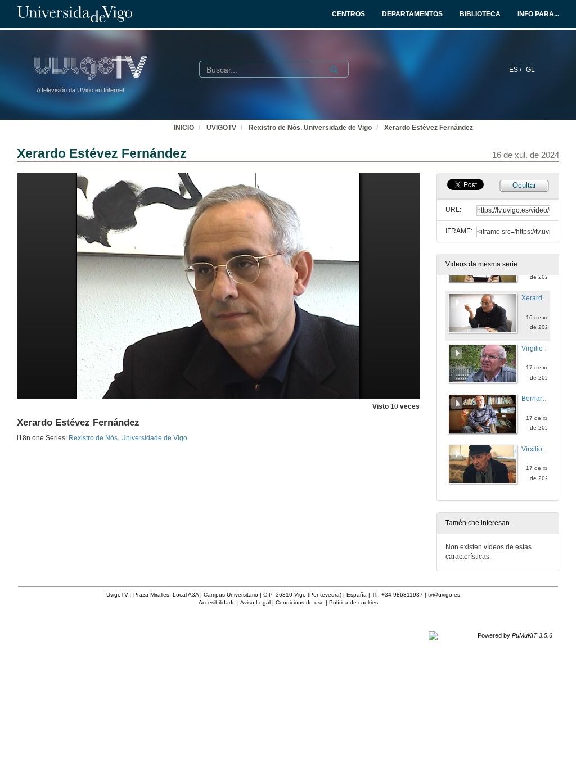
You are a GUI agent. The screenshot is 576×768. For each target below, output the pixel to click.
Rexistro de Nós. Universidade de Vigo (310, 128)
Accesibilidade (217, 602)
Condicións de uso (300, 602)
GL (530, 70)
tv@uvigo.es (444, 594)
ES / (516, 70)
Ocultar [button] (524, 185)
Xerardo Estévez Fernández (428, 128)
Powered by (515, 635)
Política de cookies (353, 602)
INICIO (184, 128)
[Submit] (334, 70)
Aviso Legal (255, 602)
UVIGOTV (221, 128)
